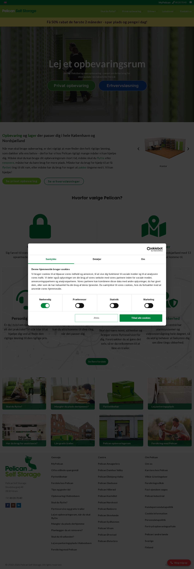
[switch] (79, 305)
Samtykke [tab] (51, 259)
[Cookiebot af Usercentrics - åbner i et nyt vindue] (149, 249)
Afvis (96, 318)
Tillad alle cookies (140, 318)
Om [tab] (143, 259)
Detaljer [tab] (97, 259)
